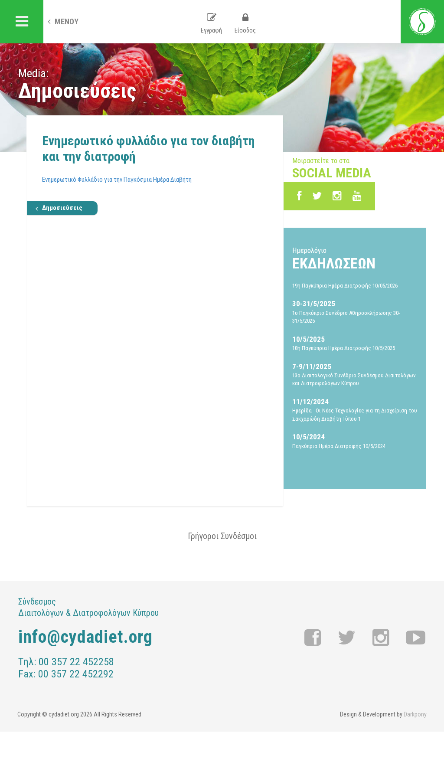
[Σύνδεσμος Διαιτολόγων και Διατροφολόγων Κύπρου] (422, 21)
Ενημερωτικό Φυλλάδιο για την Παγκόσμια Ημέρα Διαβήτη (117, 179)
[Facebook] (299, 196)
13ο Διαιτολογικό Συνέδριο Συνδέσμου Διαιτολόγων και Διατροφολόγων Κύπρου (354, 374)
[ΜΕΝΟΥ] (21, 21)
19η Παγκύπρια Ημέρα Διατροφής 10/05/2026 (345, 285)
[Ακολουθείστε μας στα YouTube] (357, 196)
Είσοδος (245, 30)
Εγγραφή (211, 30)
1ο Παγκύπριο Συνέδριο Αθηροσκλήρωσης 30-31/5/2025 (346, 311)
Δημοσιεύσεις (62, 208)
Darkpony (415, 714)
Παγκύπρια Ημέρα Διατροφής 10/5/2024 (338, 440)
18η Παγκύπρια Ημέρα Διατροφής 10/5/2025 (343, 343)
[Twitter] (316, 196)
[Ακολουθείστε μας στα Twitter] (347, 638)
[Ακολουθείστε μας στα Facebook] (312, 638)
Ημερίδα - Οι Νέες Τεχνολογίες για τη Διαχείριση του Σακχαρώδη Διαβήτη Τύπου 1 (354, 409)
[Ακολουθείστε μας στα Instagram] (337, 196)
